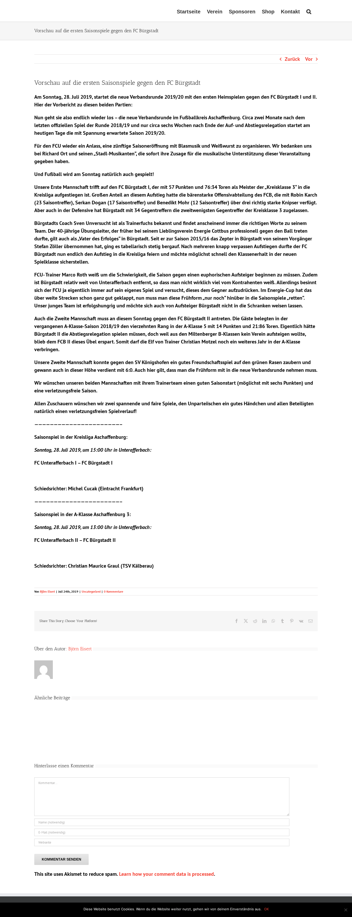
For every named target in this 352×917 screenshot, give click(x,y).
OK (266, 909)
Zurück (292, 59)
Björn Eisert (47, 591)
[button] (308, 11)
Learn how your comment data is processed (166, 874)
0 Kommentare (113, 591)
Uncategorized (91, 591)
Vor (309, 59)
